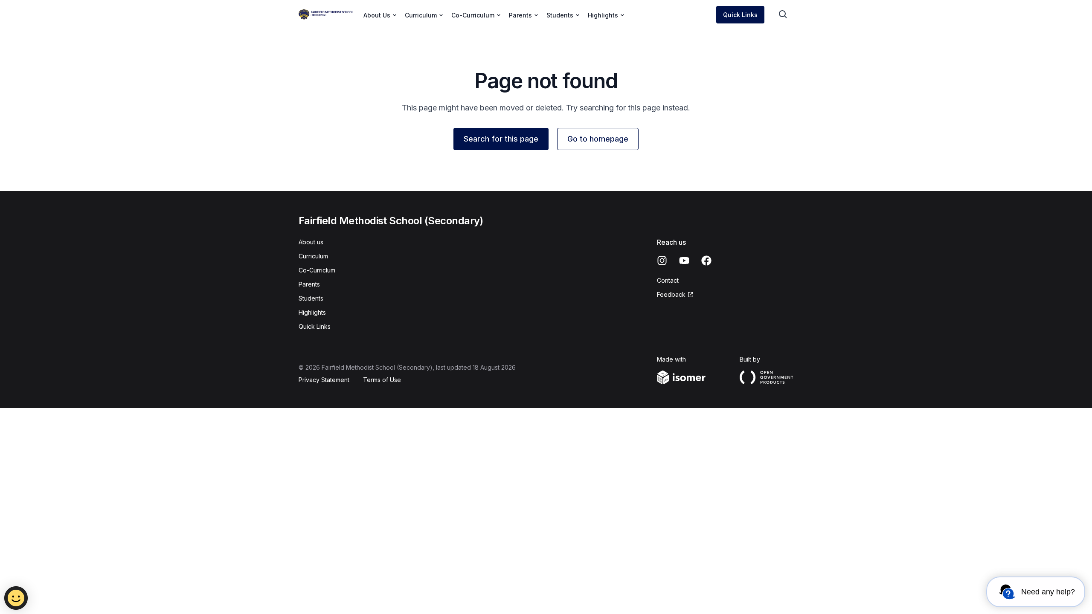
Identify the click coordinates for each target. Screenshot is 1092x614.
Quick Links (740, 14)
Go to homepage (597, 138)
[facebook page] (706, 260)
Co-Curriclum (317, 270)
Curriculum (313, 256)
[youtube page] (684, 260)
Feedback (671, 294)
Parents (309, 284)
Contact (668, 280)
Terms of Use (382, 379)
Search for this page (501, 138)
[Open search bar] (783, 14)
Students (311, 298)
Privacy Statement (324, 379)
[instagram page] (662, 260)
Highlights (312, 312)
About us (311, 242)
